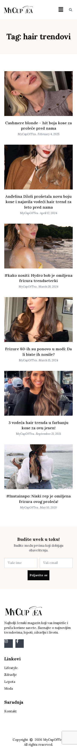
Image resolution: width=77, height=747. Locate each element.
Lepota (9, 682)
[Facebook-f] (19, 643)
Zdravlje (10, 675)
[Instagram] (8, 643)
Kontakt (10, 711)
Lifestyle (11, 668)
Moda (8, 688)
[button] (60, 9)
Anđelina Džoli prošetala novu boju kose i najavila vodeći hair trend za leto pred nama (38, 201)
